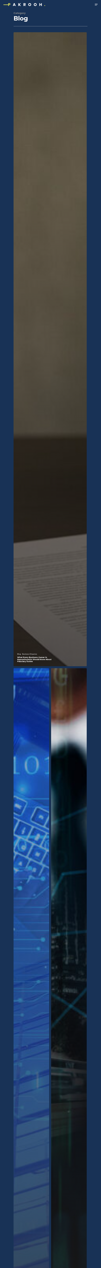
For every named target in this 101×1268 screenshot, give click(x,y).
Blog (19, 654)
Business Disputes (29, 654)
